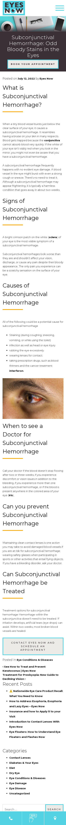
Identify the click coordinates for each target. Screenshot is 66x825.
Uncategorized (19, 793)
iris (11, 495)
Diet (12, 768)
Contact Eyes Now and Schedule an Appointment (33, 646)
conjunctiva (52, 140)
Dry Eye (14, 773)
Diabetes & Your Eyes (23, 762)
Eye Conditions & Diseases (35, 659)
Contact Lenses (20, 757)
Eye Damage (18, 783)
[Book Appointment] (33, 818)
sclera (53, 237)
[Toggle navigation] (59, 8)
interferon (16, 370)
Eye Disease (17, 788)
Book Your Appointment (33, 64)
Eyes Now (46, 78)
